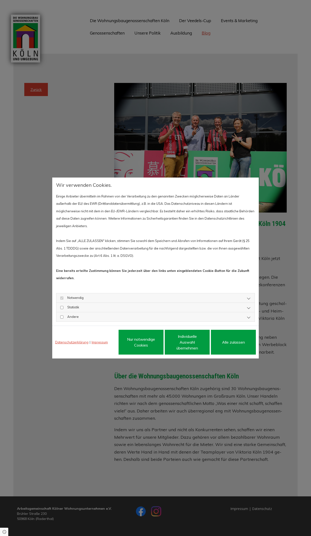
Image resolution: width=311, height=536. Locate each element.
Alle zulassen (233, 342)
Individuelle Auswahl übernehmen (187, 342)
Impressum (100, 342)
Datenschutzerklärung (71, 342)
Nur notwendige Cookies (141, 342)
